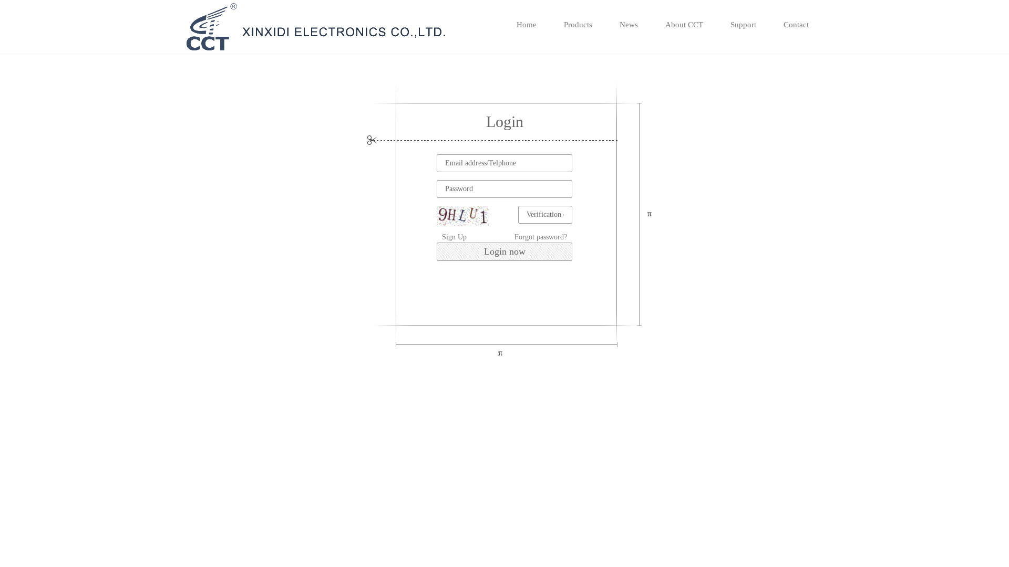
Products (578, 24)
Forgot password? (540, 237)
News (629, 24)
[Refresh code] (463, 216)
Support (743, 24)
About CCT (684, 24)
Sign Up (454, 237)
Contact (796, 24)
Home (527, 24)
